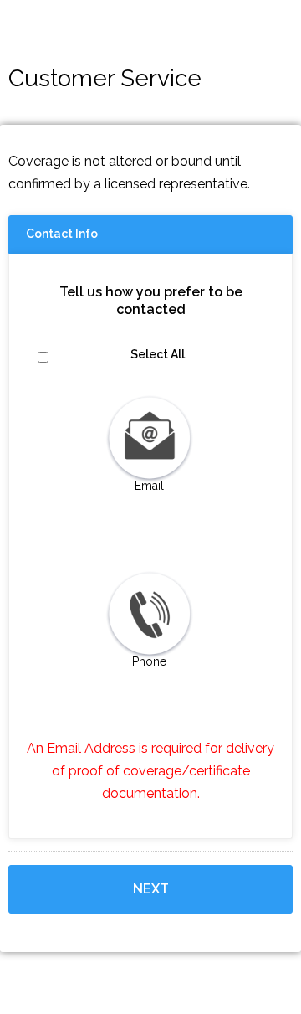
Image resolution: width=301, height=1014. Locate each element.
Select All (157, 354)
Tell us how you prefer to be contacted (150, 300)
